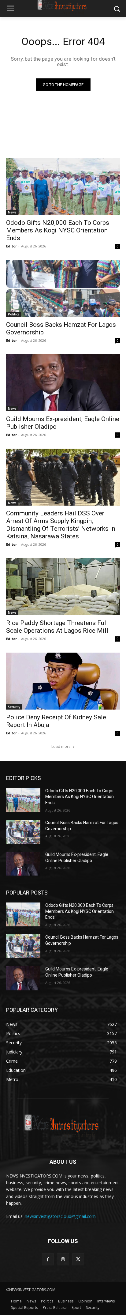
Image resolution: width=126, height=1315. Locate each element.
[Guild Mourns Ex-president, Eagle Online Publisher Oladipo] (63, 382)
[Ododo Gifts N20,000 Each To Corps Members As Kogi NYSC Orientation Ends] (63, 186)
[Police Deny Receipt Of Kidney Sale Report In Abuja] (63, 681)
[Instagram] (63, 1259)
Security (14, 707)
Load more (61, 746)
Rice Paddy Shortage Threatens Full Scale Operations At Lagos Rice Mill (57, 626)
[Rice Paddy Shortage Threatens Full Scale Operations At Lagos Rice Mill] (63, 586)
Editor (11, 246)
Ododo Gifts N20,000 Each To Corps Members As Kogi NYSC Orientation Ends (57, 230)
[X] (78, 1259)
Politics (14, 314)
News (12, 212)
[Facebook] (48, 1259)
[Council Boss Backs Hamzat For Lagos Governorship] (63, 288)
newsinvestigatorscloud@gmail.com (60, 1216)
